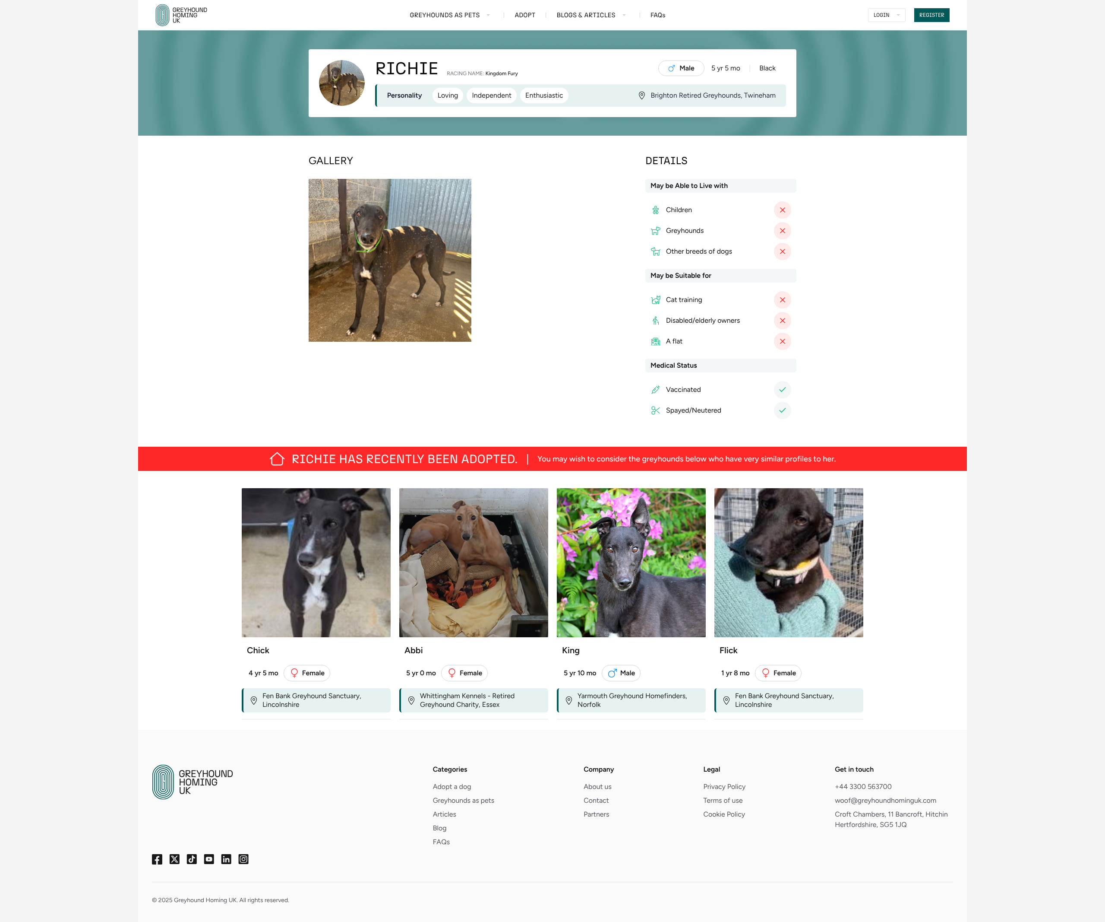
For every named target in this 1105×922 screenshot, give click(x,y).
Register (931, 15)
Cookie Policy (724, 814)
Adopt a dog (452, 786)
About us (598, 786)
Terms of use (722, 800)
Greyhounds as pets (464, 800)
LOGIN (882, 15)
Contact (596, 800)
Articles (444, 814)
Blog (440, 828)
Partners (596, 814)
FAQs (441, 842)
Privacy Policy (724, 786)
